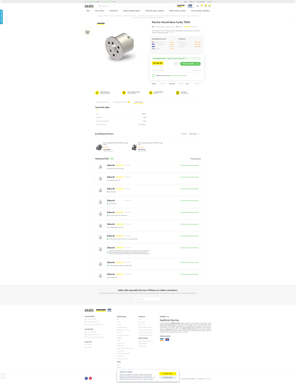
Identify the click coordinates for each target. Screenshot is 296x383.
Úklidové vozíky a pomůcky (144, 332)
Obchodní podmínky (122, 327)
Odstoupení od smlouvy (122, 358)
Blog (118, 319)
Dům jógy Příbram (142, 346)
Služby (185, 1)
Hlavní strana (100, 16)
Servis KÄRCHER (201, 1)
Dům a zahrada (141, 322)
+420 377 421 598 (108, 1)
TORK (118, 340)
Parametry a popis (102, 102)
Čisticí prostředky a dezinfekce (145, 335)
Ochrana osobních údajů (123, 335)
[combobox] (194, 133)
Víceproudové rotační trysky (139, 17)
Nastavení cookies (167, 377)
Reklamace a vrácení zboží (123, 330)
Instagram (89, 347)
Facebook (89, 344)
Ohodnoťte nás (120, 351)
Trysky (188, 16)
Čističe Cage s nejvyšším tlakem (146, 16)
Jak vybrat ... (119, 332)
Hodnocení (139, 102)
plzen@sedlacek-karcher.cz (93, 334)
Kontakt (209, 1)
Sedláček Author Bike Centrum (145, 341)
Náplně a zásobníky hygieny (145, 327)
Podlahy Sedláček (142, 343)
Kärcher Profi (108, 16)
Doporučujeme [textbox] (193, 134)
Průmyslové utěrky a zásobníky (145, 330)
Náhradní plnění (121, 345)
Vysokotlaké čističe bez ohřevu (130, 16)
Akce (139, 319)
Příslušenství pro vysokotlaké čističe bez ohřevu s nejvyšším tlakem (170, 16)
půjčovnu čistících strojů (188, 327)
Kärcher (162, 324)
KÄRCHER (119, 337)
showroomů (168, 329)
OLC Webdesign (207, 379)
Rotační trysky (195, 16)
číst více (171, 32)
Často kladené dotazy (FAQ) (123, 353)
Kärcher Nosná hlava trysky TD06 (155, 17)
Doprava (119, 324)
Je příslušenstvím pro (121, 102)
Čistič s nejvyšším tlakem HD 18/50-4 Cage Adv (150, 143)
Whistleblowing (120, 356)
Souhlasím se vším (167, 373)
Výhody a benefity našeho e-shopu (125, 348)
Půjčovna (192, 1)
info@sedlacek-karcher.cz (93, 322)
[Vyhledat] (99, 6)
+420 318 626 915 (91, 1)
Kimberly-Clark (120, 343)
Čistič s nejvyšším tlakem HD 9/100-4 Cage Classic (115, 143)
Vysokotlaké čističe (117, 16)
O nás (118, 322)
